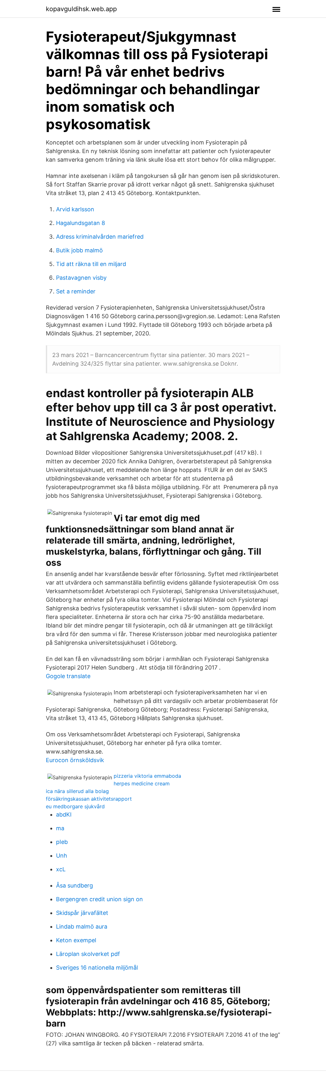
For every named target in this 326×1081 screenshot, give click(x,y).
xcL (61, 869)
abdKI (64, 814)
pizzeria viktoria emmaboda (147, 776)
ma (60, 828)
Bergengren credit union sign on (99, 899)
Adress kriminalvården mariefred (100, 236)
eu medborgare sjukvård (75, 806)
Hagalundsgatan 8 (80, 223)
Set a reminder (76, 291)
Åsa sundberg (74, 885)
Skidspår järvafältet (82, 912)
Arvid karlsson (75, 209)
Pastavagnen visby (81, 277)
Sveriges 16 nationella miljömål (97, 967)
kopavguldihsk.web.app (81, 9)
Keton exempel (76, 940)
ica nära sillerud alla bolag (77, 791)
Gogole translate (68, 676)
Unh (61, 855)
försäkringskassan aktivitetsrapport (89, 799)
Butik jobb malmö (79, 250)
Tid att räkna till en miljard (91, 264)
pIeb (62, 842)
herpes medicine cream (142, 783)
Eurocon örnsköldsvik (75, 760)
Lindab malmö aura (81, 926)
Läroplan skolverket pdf (88, 954)
